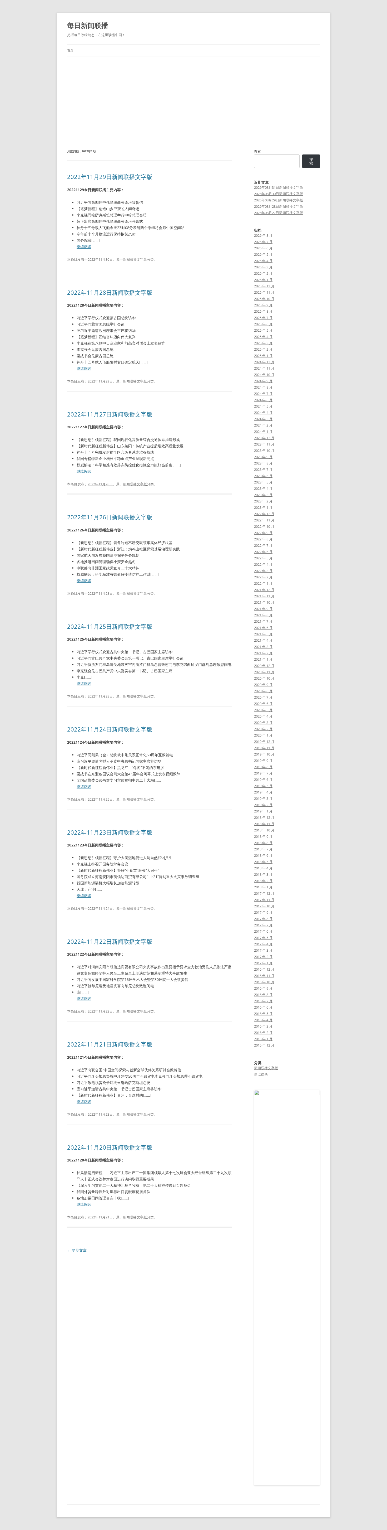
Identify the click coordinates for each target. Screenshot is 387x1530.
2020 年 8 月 (263, 691)
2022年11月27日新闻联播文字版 (109, 414)
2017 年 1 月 (263, 963)
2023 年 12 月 (264, 437)
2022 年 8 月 (263, 539)
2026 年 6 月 (263, 248)
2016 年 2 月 (263, 1032)
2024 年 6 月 (263, 400)
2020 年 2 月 (263, 729)
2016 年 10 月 (264, 982)
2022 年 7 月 (263, 545)
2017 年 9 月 (263, 912)
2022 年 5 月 (263, 558)
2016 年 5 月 (263, 1013)
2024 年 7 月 (263, 393)
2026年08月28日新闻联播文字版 (278, 206)
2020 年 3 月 (263, 722)
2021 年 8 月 (263, 615)
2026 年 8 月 (263, 235)
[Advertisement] (193, 96)
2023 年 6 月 (263, 475)
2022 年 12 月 (264, 513)
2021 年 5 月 (263, 634)
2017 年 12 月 (264, 893)
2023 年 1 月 (263, 507)
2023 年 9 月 (263, 456)
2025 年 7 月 (263, 317)
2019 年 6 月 (263, 779)
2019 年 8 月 (263, 766)
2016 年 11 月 (264, 975)
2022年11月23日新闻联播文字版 (109, 832)
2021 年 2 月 (263, 653)
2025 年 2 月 (263, 349)
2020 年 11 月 (264, 672)
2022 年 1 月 (263, 583)
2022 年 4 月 (263, 564)
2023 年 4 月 (263, 488)
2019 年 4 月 (263, 792)
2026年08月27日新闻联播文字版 (278, 212)
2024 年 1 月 (263, 431)
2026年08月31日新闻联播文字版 (278, 187)
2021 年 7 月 (263, 621)
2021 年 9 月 (263, 608)
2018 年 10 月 (264, 830)
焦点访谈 (261, 1074)
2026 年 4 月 (263, 260)
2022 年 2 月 (263, 577)
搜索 (257, 151)
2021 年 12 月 (264, 589)
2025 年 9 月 (263, 305)
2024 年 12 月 (264, 362)
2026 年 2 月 (263, 273)
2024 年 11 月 (264, 368)
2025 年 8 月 (263, 311)
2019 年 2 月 (263, 804)
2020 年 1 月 (263, 735)
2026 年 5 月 (263, 254)
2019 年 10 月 (264, 754)
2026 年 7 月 (263, 241)
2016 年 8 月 (263, 994)
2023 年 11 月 (264, 444)
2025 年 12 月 (264, 286)
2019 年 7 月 (263, 773)
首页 (70, 50)
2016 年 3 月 (263, 1026)
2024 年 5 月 (263, 406)
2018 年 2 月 (263, 880)
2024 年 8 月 (263, 387)
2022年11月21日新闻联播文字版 (109, 1044)
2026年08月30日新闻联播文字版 (278, 193)
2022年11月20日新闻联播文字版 (109, 1147)
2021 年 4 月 (263, 640)
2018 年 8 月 (263, 842)
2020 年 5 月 (263, 710)
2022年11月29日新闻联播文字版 (109, 177)
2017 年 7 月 (263, 925)
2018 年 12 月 (264, 817)
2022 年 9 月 (263, 532)
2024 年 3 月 (263, 419)
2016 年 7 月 (263, 1001)
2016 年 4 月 (263, 1020)
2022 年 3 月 (263, 570)
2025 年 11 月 (264, 292)
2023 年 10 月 (264, 450)
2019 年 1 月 (263, 811)
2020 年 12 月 (264, 665)
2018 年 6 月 (263, 855)
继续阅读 (84, 246)
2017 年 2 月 (263, 956)
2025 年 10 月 (264, 298)
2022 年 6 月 (263, 551)
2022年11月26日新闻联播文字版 (109, 517)
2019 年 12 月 (264, 741)
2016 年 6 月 (263, 1007)
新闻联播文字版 (135, 259)
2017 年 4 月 (263, 944)
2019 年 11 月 (264, 747)
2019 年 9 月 (263, 760)
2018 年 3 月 (263, 874)
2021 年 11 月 (264, 596)
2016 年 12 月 (264, 969)
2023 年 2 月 (263, 501)
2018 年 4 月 (263, 868)
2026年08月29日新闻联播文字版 (278, 200)
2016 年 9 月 (263, 988)
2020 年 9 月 (263, 684)
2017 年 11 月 (264, 899)
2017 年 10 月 (264, 906)
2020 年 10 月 (264, 678)
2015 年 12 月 (264, 1045)
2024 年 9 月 (263, 381)
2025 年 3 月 (263, 343)
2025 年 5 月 (263, 330)
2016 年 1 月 (263, 1039)
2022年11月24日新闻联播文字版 (109, 729)
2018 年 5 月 (263, 861)
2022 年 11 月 (264, 520)
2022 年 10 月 (264, 526)
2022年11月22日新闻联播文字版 (109, 941)
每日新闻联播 (87, 25)
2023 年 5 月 (263, 482)
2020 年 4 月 (263, 716)
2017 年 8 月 (263, 918)
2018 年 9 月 (263, 836)
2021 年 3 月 (263, 646)
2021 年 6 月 (263, 627)
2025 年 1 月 (263, 355)
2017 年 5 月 (263, 937)
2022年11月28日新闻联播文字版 (109, 292)
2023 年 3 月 (263, 494)
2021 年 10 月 (264, 602)
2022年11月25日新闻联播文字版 (109, 626)
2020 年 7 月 (263, 697)
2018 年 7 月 (263, 849)
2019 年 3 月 (263, 798)
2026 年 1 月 (263, 279)
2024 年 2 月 (263, 425)
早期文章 (77, 1250)
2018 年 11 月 (264, 823)
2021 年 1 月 (263, 659)
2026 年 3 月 (263, 267)
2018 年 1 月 (263, 887)
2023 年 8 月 (263, 463)
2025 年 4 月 (263, 336)
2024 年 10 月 (264, 374)
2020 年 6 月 (263, 703)
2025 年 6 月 (263, 324)
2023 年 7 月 (263, 469)
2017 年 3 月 (263, 950)
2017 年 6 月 (263, 931)
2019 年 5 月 (263, 785)
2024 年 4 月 (263, 412)
